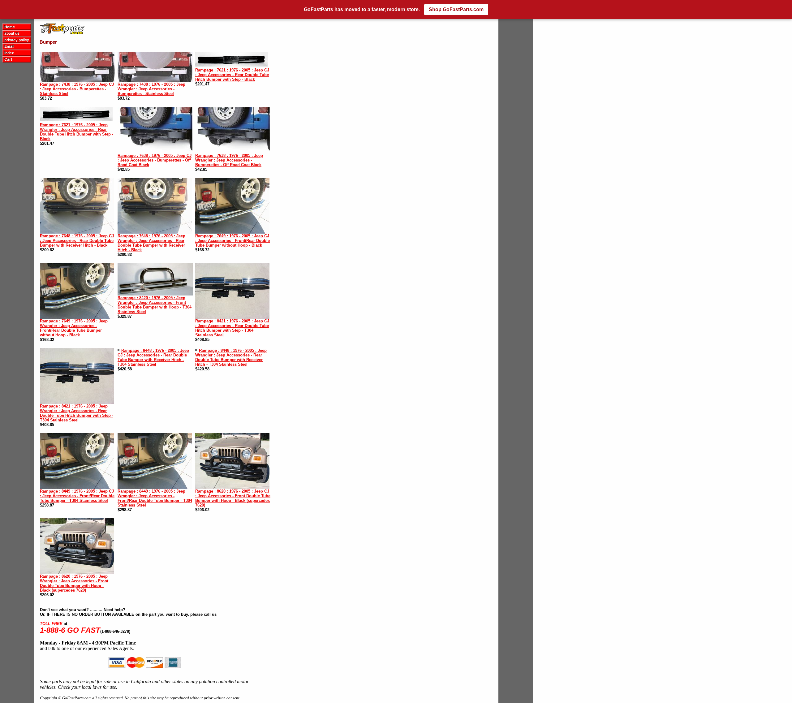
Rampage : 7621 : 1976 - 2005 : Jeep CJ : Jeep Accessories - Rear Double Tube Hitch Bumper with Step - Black (232, 75)
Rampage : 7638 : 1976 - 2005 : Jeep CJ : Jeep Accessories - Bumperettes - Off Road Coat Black (155, 160)
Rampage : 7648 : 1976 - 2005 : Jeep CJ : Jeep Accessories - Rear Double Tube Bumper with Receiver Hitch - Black (77, 241)
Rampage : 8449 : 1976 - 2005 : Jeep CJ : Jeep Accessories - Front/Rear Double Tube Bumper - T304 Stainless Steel (77, 496)
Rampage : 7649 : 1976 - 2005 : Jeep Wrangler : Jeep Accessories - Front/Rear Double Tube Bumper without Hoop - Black (74, 328)
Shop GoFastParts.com (456, 9)
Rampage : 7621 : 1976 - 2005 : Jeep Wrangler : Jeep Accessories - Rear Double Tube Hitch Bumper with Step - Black (76, 132)
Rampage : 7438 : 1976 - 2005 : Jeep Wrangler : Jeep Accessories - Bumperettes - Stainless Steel (151, 89)
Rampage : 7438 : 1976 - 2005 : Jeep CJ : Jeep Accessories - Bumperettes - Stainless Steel (77, 89)
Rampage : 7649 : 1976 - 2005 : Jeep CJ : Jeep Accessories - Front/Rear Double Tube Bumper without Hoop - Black (232, 241)
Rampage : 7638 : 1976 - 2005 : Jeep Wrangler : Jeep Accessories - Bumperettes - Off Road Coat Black (229, 160)
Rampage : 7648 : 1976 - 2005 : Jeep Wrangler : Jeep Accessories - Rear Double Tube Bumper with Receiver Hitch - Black (151, 243)
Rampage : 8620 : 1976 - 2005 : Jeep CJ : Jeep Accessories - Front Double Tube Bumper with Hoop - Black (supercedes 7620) (232, 498)
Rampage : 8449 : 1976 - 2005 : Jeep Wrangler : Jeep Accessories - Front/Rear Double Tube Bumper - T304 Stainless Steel (155, 498)
